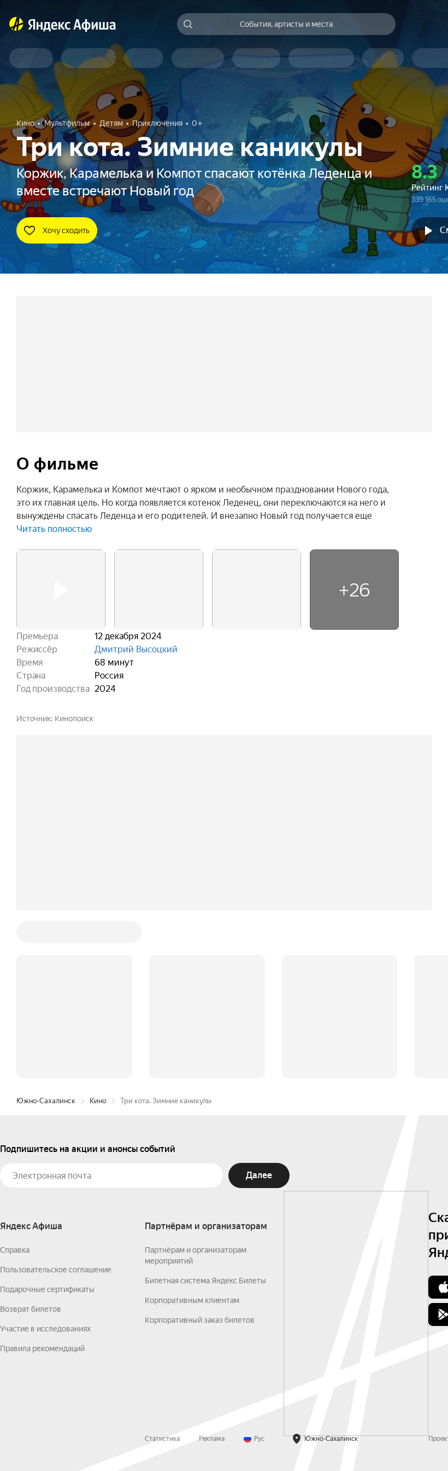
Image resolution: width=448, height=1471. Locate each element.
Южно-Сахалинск (45, 1101)
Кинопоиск (74, 718)
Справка (15, 1250)
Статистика (162, 1439)
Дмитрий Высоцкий (136, 649)
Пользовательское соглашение (55, 1269)
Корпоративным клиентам (192, 1300)
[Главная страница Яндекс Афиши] (16, 24)
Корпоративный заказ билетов (200, 1320)
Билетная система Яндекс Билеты (205, 1280)
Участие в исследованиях (45, 1328)
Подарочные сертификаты (47, 1289)
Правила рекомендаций (42, 1348)
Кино (98, 1101)
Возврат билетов (30, 1309)
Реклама (212, 1439)
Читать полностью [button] (54, 529)
